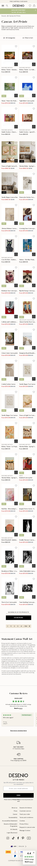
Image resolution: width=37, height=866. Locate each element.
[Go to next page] (29, 626)
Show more (18, 617)
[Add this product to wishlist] (16, 46)
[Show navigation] (3, 5)
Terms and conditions (26, 817)
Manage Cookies (25, 830)
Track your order (25, 814)
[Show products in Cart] (34, 5)
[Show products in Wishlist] (30, 5)
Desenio (4, 16)
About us (14, 808)
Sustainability (13, 817)
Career (15, 814)
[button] (29, 857)
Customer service (25, 811)
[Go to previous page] (7, 626)
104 (26, 626)
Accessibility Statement (9, 821)
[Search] (7, 5)
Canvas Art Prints (14, 16)
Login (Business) (12, 832)
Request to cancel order (27, 827)
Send (18, 795)
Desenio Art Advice (26, 808)
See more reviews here (18, 730)
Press (15, 811)
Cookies (22, 821)
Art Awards (13, 829)
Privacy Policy (16, 799)
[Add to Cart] (16, 64)
